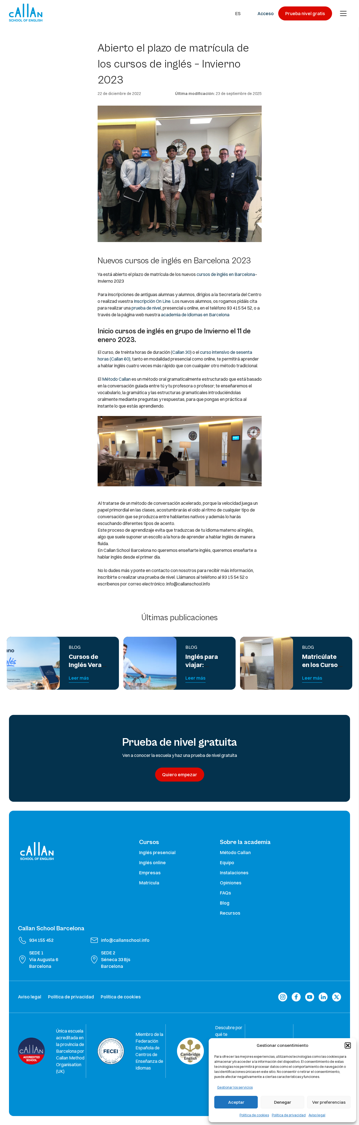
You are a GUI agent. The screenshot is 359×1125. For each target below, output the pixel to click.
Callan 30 (181, 352)
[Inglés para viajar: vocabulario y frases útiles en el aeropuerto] (149, 663)
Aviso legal (317, 1115)
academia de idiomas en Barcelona (194, 314)
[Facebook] (296, 996)
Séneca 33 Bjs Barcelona (115, 963)
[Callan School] (25, 13)
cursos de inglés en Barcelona (226, 274)
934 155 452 (41, 940)
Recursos (230, 913)
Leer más (79, 678)
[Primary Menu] (343, 13)
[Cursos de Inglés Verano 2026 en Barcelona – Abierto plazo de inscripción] (33, 663)
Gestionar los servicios (235, 1087)
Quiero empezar (179, 774)
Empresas (150, 872)
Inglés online (152, 862)
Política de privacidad (289, 1115)
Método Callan (116, 379)
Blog (224, 903)
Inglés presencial (157, 852)
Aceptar (236, 1102)
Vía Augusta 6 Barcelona (43, 963)
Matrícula (149, 882)
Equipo (227, 862)
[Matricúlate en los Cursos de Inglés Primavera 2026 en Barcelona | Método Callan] (266, 663)
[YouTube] (309, 996)
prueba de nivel (146, 308)
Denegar (282, 1102)
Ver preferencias (329, 1102)
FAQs (225, 893)
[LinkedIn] (323, 996)
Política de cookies (254, 1115)
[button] (348, 1045)
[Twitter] (336, 996)
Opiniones (230, 882)
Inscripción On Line (152, 301)
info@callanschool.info (125, 940)
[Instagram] (282, 996)
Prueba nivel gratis (305, 13)
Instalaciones (234, 872)
